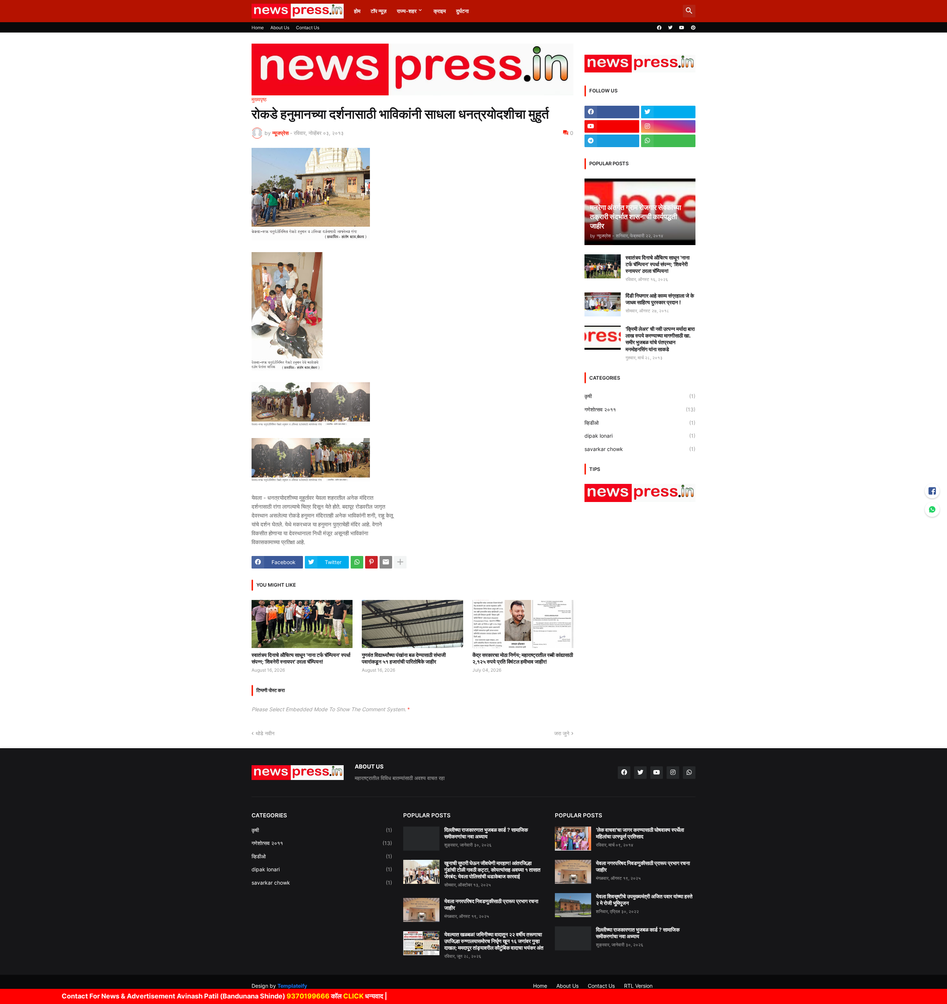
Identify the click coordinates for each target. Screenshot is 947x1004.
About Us (279, 27)
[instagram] (668, 126)
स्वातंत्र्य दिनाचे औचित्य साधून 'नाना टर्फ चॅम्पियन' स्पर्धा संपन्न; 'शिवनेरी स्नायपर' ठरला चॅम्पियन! (301, 658)
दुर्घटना (462, 11)
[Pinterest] (371, 562)
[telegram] (611, 141)
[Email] (386, 562)
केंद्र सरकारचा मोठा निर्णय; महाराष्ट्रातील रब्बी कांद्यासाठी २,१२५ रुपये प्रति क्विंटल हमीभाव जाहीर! (522, 658)
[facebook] (659, 28)
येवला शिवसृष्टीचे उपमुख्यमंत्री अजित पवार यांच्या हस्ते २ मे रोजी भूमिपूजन (644, 899)
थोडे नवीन (265, 733)
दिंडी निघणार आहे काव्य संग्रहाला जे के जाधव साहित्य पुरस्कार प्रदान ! (660, 298)
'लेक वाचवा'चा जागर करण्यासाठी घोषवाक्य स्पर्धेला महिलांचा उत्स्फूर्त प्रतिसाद (640, 833)
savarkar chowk (639, 449)
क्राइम (440, 11)
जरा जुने (561, 733)
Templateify (292, 986)
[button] (689, 11)
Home (258, 27)
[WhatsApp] (357, 562)
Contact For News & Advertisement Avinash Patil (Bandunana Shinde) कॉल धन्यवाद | (184, 996)
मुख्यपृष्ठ (259, 99)
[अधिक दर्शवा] (400, 562)
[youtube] (681, 28)
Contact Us (307, 27)
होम (357, 11)
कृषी (639, 396)
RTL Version (638, 986)
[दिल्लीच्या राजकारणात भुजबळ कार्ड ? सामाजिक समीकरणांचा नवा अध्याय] (421, 839)
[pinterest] (693, 28)
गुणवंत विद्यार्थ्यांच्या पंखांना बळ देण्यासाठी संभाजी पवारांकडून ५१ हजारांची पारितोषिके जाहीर (404, 658)
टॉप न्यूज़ (379, 11)
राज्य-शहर (407, 11)
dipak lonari (639, 436)
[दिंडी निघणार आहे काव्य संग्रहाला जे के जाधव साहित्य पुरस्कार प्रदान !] (602, 304)
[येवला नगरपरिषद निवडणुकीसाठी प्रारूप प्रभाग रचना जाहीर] (421, 910)
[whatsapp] (668, 141)
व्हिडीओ (639, 423)
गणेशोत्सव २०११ (639, 409)
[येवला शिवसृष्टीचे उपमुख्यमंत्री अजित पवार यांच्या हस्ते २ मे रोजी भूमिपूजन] (573, 905)
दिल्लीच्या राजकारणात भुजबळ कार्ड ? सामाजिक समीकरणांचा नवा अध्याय (486, 833)
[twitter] (670, 28)
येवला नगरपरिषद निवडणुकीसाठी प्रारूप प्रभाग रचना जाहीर (491, 904)
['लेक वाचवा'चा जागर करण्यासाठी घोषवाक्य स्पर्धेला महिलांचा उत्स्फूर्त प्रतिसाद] (573, 839)
